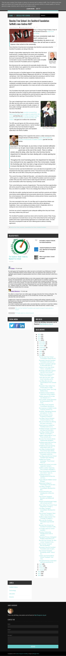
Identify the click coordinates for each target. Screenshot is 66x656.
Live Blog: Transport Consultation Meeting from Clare (47, 510)
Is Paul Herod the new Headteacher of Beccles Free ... (46, 493)
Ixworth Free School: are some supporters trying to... (47, 465)
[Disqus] (33, 286)
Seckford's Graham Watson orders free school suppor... (47, 393)
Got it (38, 9)
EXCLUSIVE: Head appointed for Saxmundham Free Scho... (47, 401)
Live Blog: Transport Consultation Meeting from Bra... (47, 488)
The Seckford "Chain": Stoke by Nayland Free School (18, 257)
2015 (39, 334)
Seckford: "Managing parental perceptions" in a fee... (47, 412)
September (42, 347)
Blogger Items (36, 653)
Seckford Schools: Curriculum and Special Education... (47, 429)
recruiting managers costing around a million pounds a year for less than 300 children (24, 117)
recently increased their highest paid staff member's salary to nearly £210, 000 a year (24, 114)
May (40, 355)
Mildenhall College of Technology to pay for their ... (48, 483)
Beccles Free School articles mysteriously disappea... (47, 439)
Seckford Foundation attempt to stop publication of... (47, 364)
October (41, 345)
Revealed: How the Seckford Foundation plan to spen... (47, 548)
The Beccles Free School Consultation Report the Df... (47, 357)
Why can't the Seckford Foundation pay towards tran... (46, 522)
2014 (39, 336)
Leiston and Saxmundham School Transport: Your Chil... (46, 557)
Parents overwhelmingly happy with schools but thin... (48, 502)
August (41, 349)
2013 (39, 338)
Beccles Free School (23, 15)
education (22, 227)
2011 (39, 571)
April (40, 564)
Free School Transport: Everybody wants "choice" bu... (47, 552)
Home (11, 15)
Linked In (22, 325)
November (42, 344)
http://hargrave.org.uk (46, 324)
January (41, 569)
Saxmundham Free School (31, 227)
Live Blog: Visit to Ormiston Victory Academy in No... (46, 419)
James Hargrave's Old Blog (22, 653)
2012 (39, 340)
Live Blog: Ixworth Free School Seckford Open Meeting (48, 456)
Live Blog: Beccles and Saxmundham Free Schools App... (47, 382)
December (42, 342)
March (41, 566)
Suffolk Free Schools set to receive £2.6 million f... (46, 374)
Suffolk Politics (13, 587)
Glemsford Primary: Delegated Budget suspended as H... (47, 537)
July (40, 351)
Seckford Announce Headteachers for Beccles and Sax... (47, 476)
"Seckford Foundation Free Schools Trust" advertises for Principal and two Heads (47, 249)
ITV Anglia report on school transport (24, 313)
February (42, 568)
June (40, 353)
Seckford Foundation (41, 227)
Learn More (30, 9)
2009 (39, 575)
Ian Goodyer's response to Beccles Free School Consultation (47, 241)
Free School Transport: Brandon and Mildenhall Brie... (46, 498)
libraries (11, 597)
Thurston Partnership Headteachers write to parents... (46, 533)
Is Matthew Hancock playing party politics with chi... (47, 446)
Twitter (11, 325)
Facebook (17, 325)
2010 (39, 573)
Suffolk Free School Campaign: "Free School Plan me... (46, 461)
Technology (12, 590)
